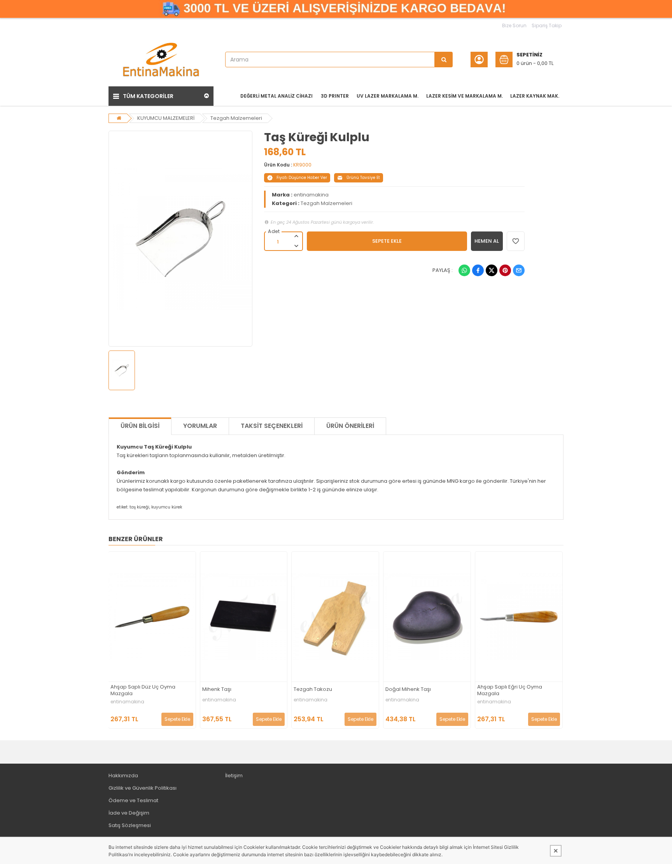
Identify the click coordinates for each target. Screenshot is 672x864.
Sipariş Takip (547, 25)
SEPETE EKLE (387, 241)
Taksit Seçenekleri (272, 425)
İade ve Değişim (128, 813)
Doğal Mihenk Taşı (408, 689)
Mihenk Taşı (216, 689)
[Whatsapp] (464, 270)
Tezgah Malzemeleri (236, 118)
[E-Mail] (519, 270)
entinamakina (311, 194)
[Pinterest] (505, 270)
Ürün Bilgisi (140, 425)
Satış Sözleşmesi (129, 825)
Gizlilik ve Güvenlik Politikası (142, 788)
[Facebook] (478, 270)
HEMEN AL (486, 241)
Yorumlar (200, 425)
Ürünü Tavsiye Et (363, 178)
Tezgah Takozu (313, 689)
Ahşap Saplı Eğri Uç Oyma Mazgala (509, 690)
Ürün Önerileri (350, 425)
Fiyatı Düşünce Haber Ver (301, 178)
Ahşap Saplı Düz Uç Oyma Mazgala (142, 690)
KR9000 (302, 164)
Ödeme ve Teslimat (133, 800)
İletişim (234, 775)
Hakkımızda (123, 775)
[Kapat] (556, 851)
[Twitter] (491, 270)
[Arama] (444, 59)
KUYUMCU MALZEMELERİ (165, 118)
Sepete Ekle (177, 719)
